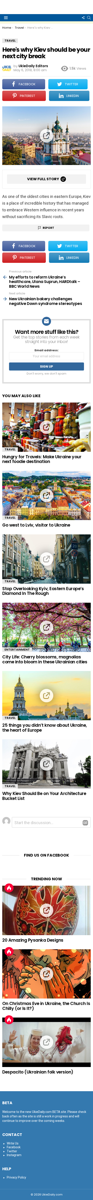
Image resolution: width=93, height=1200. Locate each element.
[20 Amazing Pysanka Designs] (46, 910)
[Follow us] (83, 17)
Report (48, 228)
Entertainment (17, 649)
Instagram (14, 1155)
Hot (9, 887)
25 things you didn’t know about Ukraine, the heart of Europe (44, 727)
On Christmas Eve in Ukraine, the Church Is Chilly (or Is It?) (46, 1006)
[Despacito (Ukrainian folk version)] (46, 1042)
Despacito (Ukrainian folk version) (37, 1072)
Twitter (12, 1151)
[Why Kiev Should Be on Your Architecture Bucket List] (46, 764)
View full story (43, 179)
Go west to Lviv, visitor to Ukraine (36, 525)
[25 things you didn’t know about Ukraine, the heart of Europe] (46, 695)
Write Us (13, 1143)
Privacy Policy (16, 1177)
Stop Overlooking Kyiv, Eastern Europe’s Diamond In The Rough (43, 591)
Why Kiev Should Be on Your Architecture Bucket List (44, 796)
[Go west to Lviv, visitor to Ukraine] (46, 495)
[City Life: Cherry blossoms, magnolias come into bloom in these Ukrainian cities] (46, 627)
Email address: (47, 350)
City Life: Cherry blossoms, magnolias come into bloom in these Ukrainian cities (44, 659)
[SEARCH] (89, 17)
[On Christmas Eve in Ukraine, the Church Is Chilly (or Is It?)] (46, 974)
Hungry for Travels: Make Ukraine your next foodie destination (41, 459)
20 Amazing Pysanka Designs (32, 940)
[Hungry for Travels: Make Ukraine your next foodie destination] (46, 427)
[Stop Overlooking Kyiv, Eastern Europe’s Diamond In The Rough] (46, 559)
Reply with (85, 822)
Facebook (14, 1147)
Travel (10, 449)
